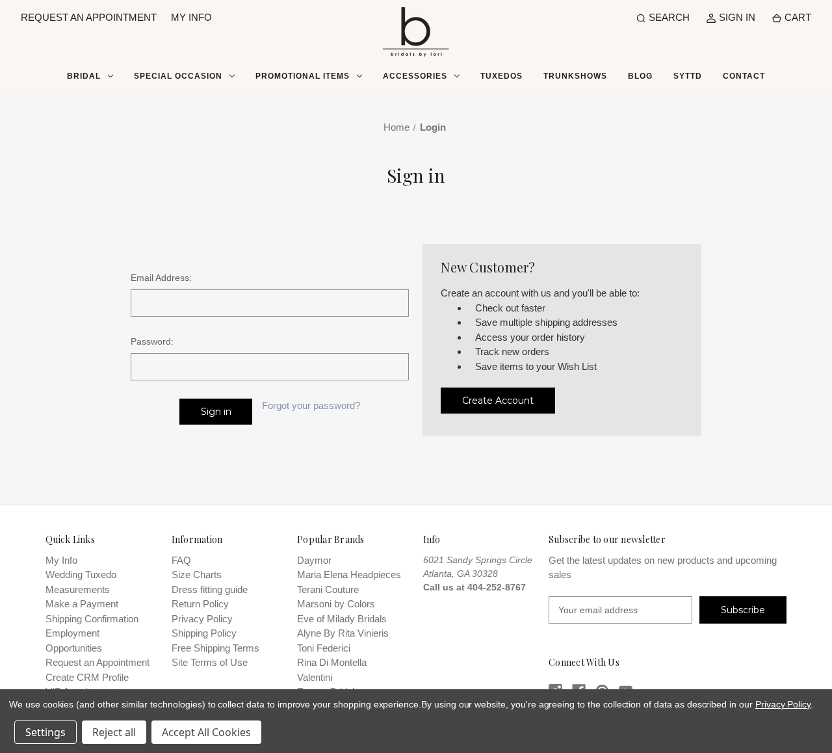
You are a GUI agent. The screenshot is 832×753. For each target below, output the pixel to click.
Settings (45, 732)
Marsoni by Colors (336, 603)
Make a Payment (82, 603)
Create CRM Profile (87, 677)
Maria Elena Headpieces (349, 574)
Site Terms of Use (210, 662)
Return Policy (200, 603)
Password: (152, 341)
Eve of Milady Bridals (342, 618)
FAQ (181, 560)
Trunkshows (575, 76)
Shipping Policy (204, 633)
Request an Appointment (98, 662)
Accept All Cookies (206, 732)
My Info (61, 560)
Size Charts (197, 574)
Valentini (314, 677)
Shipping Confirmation (92, 618)
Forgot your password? (311, 405)
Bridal (84, 76)
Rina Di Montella (332, 662)
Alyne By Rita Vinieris (343, 633)
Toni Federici (323, 648)
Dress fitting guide (210, 589)
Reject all (114, 732)
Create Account (498, 400)
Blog (640, 76)
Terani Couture (328, 589)
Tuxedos (501, 76)
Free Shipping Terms (215, 648)
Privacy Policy (202, 618)
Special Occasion (178, 76)
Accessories (415, 76)
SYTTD (687, 76)
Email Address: (161, 277)
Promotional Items (302, 76)
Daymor (314, 560)
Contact (744, 76)
